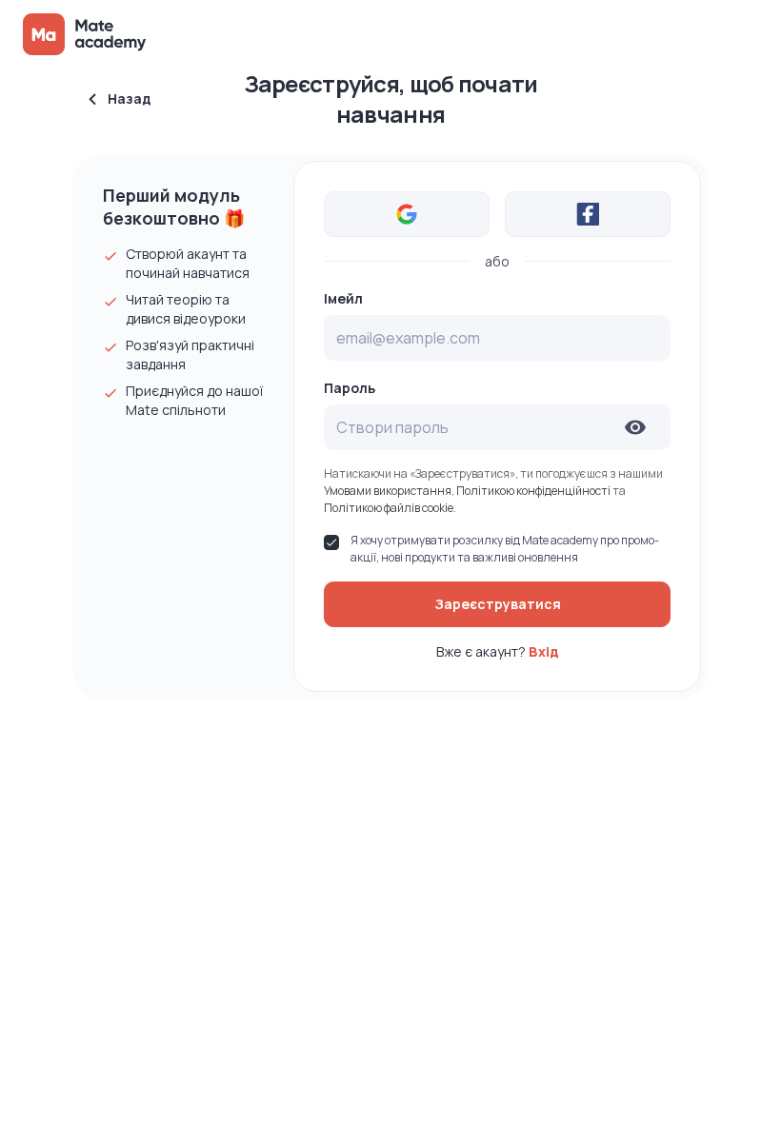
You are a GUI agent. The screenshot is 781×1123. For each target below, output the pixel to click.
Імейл (343, 298)
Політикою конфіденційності (534, 491)
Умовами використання (387, 491)
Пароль (349, 388)
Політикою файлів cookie (388, 508)
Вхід (544, 651)
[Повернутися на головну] (86, 34)
